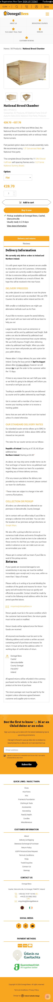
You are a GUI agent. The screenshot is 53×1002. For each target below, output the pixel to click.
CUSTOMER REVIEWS (26, 41)
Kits (26, 796)
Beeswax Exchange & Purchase (26, 844)
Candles (26, 818)
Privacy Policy (34, 990)
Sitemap (26, 870)
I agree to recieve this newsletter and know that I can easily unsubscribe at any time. (26, 757)
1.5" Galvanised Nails (32, 148)
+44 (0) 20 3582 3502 (28, 897)
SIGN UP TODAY (27, 2)
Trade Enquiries (26, 863)
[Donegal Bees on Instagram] (25, 926)
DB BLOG (40, 32)
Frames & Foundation (26, 799)
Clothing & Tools (26, 803)
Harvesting (26, 811)
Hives (26, 788)
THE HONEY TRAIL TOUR (13, 32)
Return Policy (26, 848)
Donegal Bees (26, 984)
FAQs (26, 859)
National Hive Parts (29, 116)
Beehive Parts (34, 113)
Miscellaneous (26, 822)
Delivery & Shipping (26, 840)
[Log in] (36, 6)
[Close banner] (50, 1)
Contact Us (26, 867)
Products (42, 116)
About (26, 836)
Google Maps (11, 525)
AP (26, 113)
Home (6, 49)
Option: (7, 171)
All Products (16, 49)
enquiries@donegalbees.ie (21, 606)
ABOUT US (13, 23)
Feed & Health (26, 815)
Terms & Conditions (26, 855)
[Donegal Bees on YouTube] (32, 926)
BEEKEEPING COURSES (40, 23)
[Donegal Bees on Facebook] (18, 926)
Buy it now (26, 210)
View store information (17, 226)
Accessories (26, 807)
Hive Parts (26, 792)
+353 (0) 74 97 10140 (28, 894)
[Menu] (47, 14)
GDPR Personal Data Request (26, 851)
